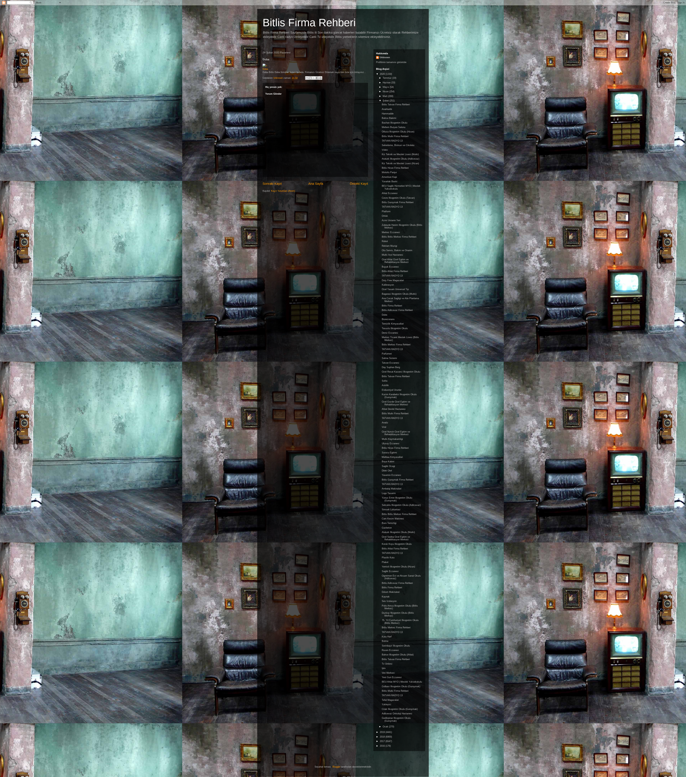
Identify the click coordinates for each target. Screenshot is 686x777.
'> (266, 65)
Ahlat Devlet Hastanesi (394, 409)
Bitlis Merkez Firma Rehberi (396, 344)
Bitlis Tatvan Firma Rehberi (396, 104)
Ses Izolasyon (389, 601)
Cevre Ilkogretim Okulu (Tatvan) (398, 198)
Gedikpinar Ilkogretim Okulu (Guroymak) (396, 719)
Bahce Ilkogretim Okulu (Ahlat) (398, 654)
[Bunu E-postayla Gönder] (307, 78)
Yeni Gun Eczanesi (392, 677)
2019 (383, 732)
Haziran (387, 82)
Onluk (385, 216)
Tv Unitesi (387, 663)
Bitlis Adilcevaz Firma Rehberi (397, 310)
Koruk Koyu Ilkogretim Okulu (397, 544)
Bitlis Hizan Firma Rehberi (395, 168)
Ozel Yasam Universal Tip (395, 289)
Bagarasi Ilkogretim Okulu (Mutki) (399, 294)
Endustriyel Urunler (391, 390)
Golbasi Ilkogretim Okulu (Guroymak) (401, 686)
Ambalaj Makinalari (391, 488)
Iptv (384, 668)
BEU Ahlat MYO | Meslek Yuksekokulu (402, 681)
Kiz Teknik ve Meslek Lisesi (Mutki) (400, 154)
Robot (385, 241)
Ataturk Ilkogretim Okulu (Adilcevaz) (400, 158)
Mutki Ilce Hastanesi (392, 254)
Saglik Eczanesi (390, 571)
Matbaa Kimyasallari (392, 457)
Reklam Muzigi (389, 246)
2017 (383, 741)
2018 (383, 736)
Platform (386, 211)
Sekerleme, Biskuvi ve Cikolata (398, 145)
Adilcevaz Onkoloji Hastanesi (397, 713)
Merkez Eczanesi (391, 232)
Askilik (385, 385)
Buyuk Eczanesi (390, 266)
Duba (265, 69)
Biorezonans (388, 319)
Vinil (384, 427)
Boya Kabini (388, 461)
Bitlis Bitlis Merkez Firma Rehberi (399, 236)
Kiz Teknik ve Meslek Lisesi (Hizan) (400, 163)
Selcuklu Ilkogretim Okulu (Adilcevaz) (401, 505)
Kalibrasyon (388, 284)
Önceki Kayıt (359, 183)
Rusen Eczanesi (390, 650)
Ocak (386, 726)
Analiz (385, 422)
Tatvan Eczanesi (390, 362)
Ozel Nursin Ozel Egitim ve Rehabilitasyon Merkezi (396, 433)
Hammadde (388, 113)
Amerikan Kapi (389, 177)
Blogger (336, 766)
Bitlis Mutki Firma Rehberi (395, 136)
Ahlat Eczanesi (389, 193)
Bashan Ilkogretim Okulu (394, 122)
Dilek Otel (387, 470)
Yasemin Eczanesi (391, 475)
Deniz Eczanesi (390, 332)
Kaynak (386, 596)
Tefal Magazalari (390, 700)
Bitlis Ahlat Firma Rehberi (395, 271)
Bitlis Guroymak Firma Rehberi (398, 202)
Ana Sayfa (315, 183)
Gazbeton (387, 527)
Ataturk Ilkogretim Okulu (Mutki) (398, 532)
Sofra (384, 380)
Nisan (386, 91)
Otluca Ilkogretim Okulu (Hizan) (398, 131)
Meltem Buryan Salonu (393, 127)
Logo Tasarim (389, 493)
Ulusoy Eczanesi (390, 443)
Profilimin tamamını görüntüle (391, 62)
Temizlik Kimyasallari (393, 323)
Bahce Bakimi (389, 118)
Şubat (386, 100)
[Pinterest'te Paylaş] (320, 78)
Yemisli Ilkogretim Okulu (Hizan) (398, 566)
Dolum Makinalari (391, 592)
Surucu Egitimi (389, 452)
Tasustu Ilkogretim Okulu (395, 328)
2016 (383, 746)
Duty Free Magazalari (393, 280)
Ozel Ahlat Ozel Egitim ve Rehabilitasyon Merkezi (395, 261)
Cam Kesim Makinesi (393, 518)
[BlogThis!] (310, 78)
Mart (385, 96)
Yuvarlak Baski (389, 181)
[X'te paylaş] (313, 78)
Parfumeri (387, 353)
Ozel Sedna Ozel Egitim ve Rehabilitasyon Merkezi (396, 538)
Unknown (385, 57)
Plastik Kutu (388, 557)
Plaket (385, 562)
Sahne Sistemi (389, 358)
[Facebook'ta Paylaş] (317, 78)
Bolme (385, 641)
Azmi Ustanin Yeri (391, 220)
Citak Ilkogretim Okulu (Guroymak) (400, 709)
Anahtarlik (387, 109)
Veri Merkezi (388, 673)
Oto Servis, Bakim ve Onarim (397, 250)
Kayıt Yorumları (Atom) (283, 191)
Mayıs (386, 87)
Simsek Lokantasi (391, 509)
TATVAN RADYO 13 (392, 140)
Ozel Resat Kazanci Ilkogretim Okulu (401, 371)
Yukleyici (386, 704)
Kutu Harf (387, 636)
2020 (383, 74)
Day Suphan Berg (391, 367)
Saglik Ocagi (388, 466)
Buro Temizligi (389, 523)
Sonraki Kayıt (272, 183)
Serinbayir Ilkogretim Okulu (396, 645)
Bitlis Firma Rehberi (309, 23)
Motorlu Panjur (389, 172)
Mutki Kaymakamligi (392, 439)
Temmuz (387, 78)
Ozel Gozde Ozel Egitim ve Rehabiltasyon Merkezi (396, 403)
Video (385, 150)
